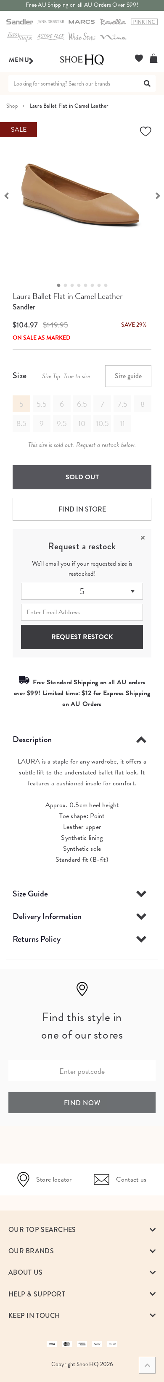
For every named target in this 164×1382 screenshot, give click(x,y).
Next (157, 195)
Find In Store (82, 509)
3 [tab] (74, 285)
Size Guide (30, 894)
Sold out (82, 477)
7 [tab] (101, 285)
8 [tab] (108, 285)
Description (32, 739)
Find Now (82, 1103)
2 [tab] (67, 285)
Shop (12, 106)
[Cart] (154, 58)
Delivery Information (47, 916)
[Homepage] (81, 60)
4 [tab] (81, 285)
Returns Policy (37, 939)
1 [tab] (61, 285)
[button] (82, 1229)
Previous (6, 195)
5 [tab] (88, 285)
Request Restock (82, 637)
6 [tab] (94, 285)
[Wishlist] (139, 58)
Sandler (24, 306)
